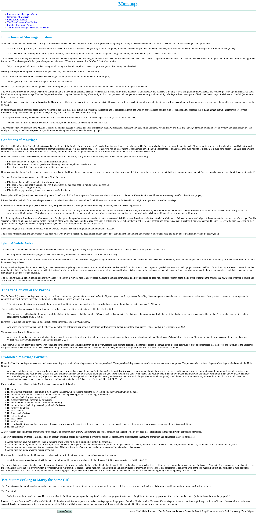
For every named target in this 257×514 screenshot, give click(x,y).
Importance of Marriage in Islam (22, 14)
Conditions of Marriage (18, 17)
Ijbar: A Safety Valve (17, 19)
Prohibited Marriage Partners (20, 25)
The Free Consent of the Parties (22, 22)
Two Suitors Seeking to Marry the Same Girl (28, 27)
